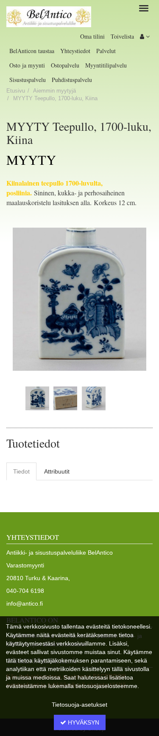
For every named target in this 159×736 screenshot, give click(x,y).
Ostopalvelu (65, 65)
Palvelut (106, 51)
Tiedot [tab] (21, 471)
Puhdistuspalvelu (72, 80)
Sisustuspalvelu (27, 80)
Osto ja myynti (27, 65)
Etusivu (15, 91)
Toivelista (122, 36)
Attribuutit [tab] (57, 471)
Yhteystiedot (75, 51)
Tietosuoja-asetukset (79, 704)
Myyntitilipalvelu (106, 65)
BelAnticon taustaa (31, 51)
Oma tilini (92, 36)
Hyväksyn (82, 722)
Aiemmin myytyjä (54, 91)
